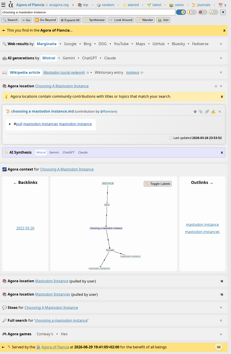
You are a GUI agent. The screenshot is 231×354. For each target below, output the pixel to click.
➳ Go (26, 20)
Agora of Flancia (55, 347)
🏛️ (38, 347)
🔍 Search (10, 20)
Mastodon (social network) (64, 72)
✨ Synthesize (94, 20)
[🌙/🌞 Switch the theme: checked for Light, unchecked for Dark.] (181, 12)
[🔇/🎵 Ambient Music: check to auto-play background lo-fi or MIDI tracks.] (203, 12)
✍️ (213, 111)
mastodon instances (40, 123)
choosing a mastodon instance (51, 307)
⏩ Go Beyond (45, 20)
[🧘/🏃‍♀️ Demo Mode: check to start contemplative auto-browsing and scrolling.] (192, 12)
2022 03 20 (25, 228)
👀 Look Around (120, 20)
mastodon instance (75, 123)
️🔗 (207, 111)
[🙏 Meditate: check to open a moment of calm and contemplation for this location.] (213, 12)
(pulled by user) (112, 281)
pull (19, 123)
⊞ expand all (70, 20)
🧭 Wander (145, 20)
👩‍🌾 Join (163, 20)
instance (132, 72)
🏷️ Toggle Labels (157, 183)
